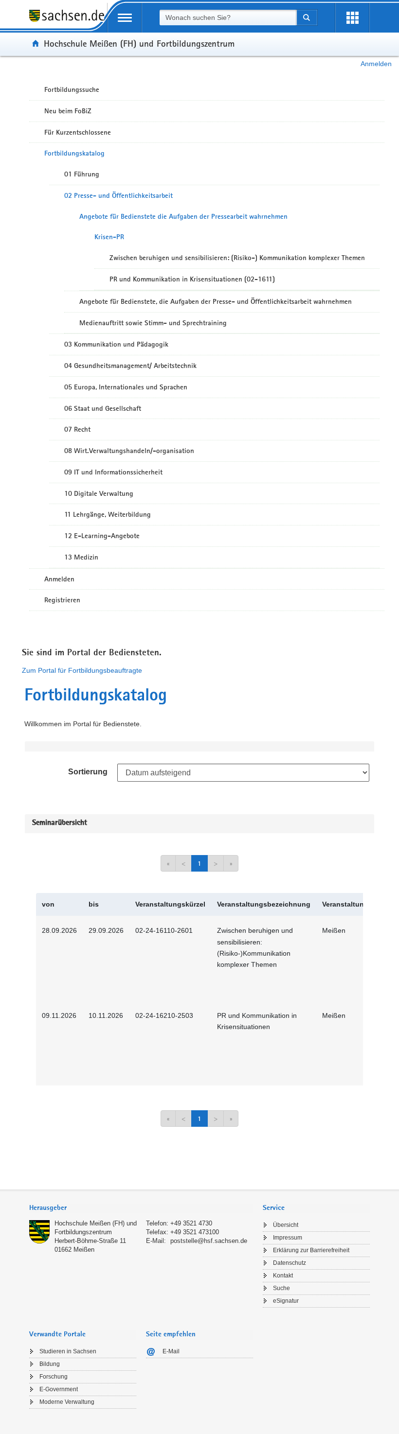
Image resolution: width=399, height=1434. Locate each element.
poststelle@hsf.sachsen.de (208, 1240)
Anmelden (376, 64)
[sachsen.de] (68, 21)
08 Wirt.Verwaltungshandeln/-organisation (129, 450)
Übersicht (285, 1225)
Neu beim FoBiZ (67, 110)
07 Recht (77, 429)
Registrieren (62, 599)
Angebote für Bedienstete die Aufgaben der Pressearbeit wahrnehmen (183, 216)
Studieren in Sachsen (67, 1351)
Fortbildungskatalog (74, 153)
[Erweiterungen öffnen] (352, 18)
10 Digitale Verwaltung (98, 493)
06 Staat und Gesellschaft (102, 408)
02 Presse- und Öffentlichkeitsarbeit (118, 195)
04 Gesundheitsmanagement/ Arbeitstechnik (130, 365)
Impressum (287, 1237)
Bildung (49, 1364)
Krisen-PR (109, 236)
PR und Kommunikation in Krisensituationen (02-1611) (192, 279)
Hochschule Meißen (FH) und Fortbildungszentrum (139, 43)
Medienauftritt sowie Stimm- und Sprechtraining (153, 322)
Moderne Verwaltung (66, 1402)
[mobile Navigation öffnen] (124, 18)
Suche (281, 1288)
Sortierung (88, 772)
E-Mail (171, 1351)
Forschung (53, 1376)
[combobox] (227, 17)
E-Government (58, 1389)
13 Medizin (81, 557)
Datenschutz (289, 1262)
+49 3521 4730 (191, 1223)
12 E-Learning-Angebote (102, 535)
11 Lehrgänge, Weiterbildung (107, 514)
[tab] (141, 1209)
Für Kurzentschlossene (77, 132)
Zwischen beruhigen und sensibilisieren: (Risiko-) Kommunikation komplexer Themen (237, 257)
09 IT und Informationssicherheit (113, 472)
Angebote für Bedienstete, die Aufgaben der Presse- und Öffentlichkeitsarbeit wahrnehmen (215, 301)
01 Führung (81, 174)
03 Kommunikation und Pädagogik (116, 344)
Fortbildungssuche (71, 89)
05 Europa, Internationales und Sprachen (125, 387)
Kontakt (283, 1275)
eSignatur (286, 1300)
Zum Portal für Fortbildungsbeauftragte (82, 670)
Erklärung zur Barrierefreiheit (311, 1250)
